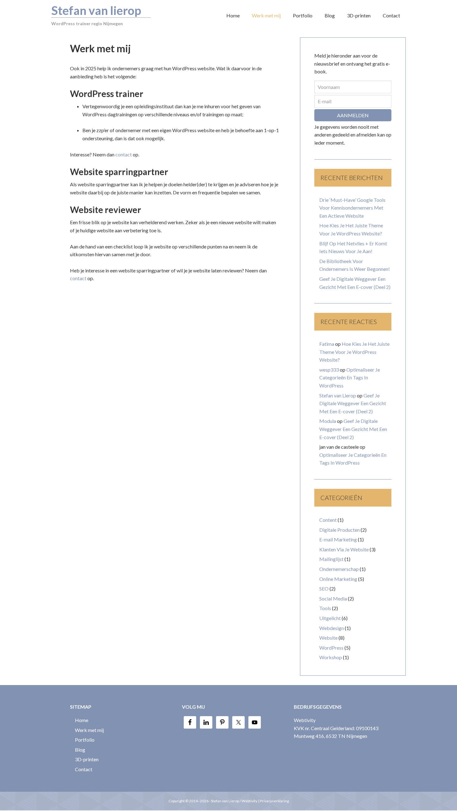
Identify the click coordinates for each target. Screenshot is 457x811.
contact (123, 154)
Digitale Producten (339, 530)
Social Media (333, 598)
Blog (80, 750)
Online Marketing (338, 579)
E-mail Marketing (338, 539)
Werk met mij (89, 730)
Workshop (330, 657)
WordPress (331, 648)
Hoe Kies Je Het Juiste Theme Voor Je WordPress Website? (354, 352)
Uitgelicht (330, 618)
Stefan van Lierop (337, 395)
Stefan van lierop (96, 10)
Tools (325, 608)
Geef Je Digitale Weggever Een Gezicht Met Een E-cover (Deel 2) (352, 403)
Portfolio (85, 740)
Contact (83, 769)
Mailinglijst (331, 559)
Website (328, 638)
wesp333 (329, 370)
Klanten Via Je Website (344, 549)
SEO (324, 588)
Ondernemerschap (339, 569)
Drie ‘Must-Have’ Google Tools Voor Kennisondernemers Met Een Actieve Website (352, 208)
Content (328, 520)
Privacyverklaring (274, 801)
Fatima (326, 344)
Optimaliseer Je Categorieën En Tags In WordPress (349, 377)
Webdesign (331, 628)
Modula (327, 421)
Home (81, 720)
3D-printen (87, 759)
